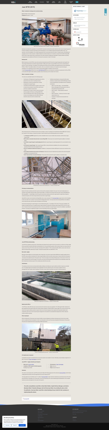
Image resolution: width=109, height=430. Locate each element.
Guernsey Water (28, 70)
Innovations (42, 2)
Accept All (22, 425)
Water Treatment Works (79, 19)
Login (77, 2)
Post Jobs (74, 414)
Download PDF (26, 398)
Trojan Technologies (32, 359)
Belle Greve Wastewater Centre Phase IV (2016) (79, 26)
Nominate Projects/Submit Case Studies (80, 410)
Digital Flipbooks (53, 2)
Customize (7, 425)
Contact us (74, 420)
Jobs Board (59, 2)
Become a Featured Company (78, 412)
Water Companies (30, 2)
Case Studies (36, 2)
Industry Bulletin (41, 420)
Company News (71, 2)
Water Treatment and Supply (79, 17)
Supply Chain (47, 2)
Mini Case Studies (65, 2)
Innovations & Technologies (43, 414)
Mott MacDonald (42, 70)
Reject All (15, 425)
